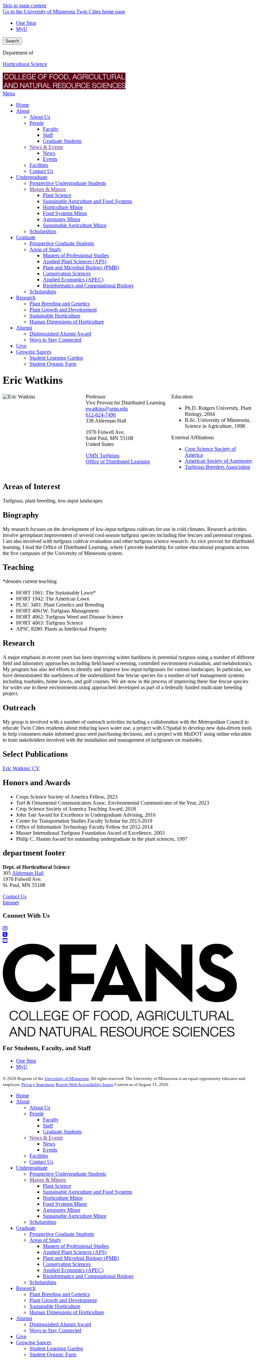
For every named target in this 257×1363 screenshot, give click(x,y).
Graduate (25, 1228)
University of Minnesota (67, 1078)
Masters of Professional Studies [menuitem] (76, 255)
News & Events (46, 1138)
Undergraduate (32, 1168)
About (22, 1101)
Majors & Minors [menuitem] (47, 189)
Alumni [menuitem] (24, 328)
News (49, 1144)
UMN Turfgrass (102, 455)
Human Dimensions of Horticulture (66, 1312)
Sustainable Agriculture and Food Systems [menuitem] (87, 201)
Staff (48, 1125)
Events (50, 1150)
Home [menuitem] (22, 105)
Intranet (11, 902)
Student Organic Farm (52, 1354)
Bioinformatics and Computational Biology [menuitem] (88, 285)
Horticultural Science (25, 64)
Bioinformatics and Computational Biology (88, 1276)
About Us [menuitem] (39, 117)
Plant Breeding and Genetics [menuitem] (59, 303)
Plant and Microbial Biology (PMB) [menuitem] (81, 267)
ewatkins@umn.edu (107, 409)
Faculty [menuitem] (51, 129)
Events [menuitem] (50, 159)
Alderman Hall (28, 873)
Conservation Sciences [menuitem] (67, 273)
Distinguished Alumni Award (60, 1324)
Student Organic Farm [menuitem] (52, 364)
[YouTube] (128, 941)
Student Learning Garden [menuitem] (56, 358)
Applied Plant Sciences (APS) (74, 1252)
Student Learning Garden (56, 1348)
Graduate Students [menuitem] (62, 141)
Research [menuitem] (25, 297)
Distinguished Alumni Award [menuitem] (60, 334)
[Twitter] (128, 935)
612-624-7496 (101, 415)
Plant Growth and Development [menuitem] (63, 309)
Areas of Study (45, 1240)
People (36, 1113)
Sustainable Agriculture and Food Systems (87, 1192)
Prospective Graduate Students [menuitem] (61, 243)
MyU (21, 29)
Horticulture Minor (63, 1198)
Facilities (38, 1156)
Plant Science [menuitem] (57, 195)
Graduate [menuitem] (25, 237)
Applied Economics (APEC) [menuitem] (73, 279)
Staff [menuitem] (48, 135)
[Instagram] (128, 929)
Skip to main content (24, 5)
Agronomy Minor (61, 1210)
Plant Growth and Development (63, 1300)
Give (21, 1336)
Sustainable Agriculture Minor (74, 1216)
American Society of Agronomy (218, 461)
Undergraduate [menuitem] (32, 177)
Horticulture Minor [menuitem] (63, 207)
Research (25, 1288)
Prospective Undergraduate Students (67, 1174)
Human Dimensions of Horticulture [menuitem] (66, 322)
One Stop (26, 23)
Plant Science (57, 1186)
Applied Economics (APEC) (73, 1270)
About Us (39, 1107)
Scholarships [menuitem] (42, 231)
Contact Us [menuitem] (41, 171)
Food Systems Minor (65, 1204)
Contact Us (14, 896)
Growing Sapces (33, 1342)
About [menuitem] (22, 111)
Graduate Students (62, 1131)
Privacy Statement (37, 1084)
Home (22, 1095)
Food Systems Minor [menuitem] (65, 213)
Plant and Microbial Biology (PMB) (81, 1258)
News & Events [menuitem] (46, 147)
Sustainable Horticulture (54, 1306)
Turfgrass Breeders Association (217, 467)
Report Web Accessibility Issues (84, 1084)
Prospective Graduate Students (61, 1234)
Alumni (24, 1318)
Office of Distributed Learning (118, 461)
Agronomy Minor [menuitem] (61, 219)
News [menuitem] (49, 153)
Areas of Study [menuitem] (45, 249)
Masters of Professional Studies (76, 1246)
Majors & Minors (47, 1180)
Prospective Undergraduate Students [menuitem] (67, 183)
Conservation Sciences (67, 1264)
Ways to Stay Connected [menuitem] (55, 340)
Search (12, 40)
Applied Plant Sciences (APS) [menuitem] (74, 261)
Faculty (51, 1119)
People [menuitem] (36, 123)
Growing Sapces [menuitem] (33, 352)
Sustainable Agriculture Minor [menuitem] (74, 225)
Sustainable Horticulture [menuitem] (54, 316)
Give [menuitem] (21, 346)
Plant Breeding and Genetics (59, 1294)
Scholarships (42, 1222)
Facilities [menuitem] (38, 165)
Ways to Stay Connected (55, 1330)
